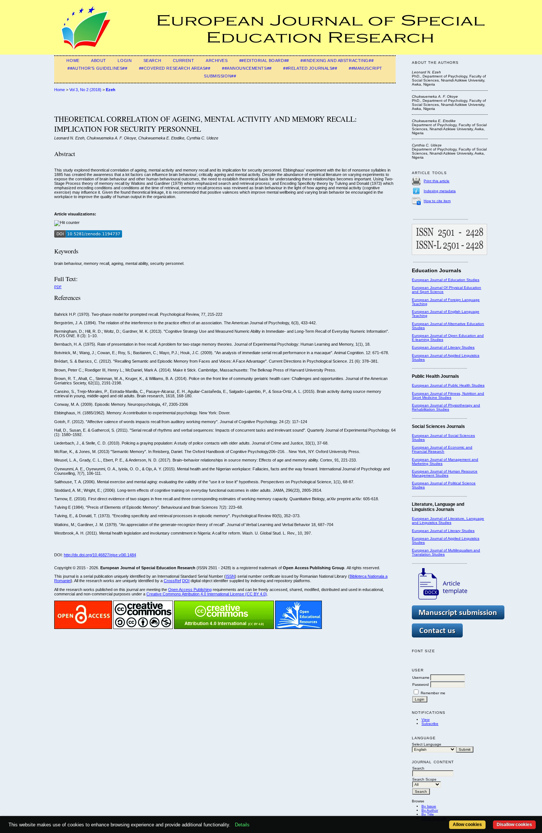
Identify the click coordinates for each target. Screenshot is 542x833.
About (98, 60)
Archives (217, 60)
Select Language (426, 744)
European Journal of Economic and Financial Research (442, 449)
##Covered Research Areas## (175, 68)
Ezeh (110, 89)
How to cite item (437, 201)
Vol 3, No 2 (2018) (85, 89)
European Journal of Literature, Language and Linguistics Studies (448, 520)
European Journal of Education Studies (445, 280)
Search (152, 60)
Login (125, 60)
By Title (427, 814)
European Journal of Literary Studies (443, 347)
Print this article (436, 181)
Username (421, 677)
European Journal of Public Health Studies (448, 385)
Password (420, 684)
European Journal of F (431, 300)
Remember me (433, 693)
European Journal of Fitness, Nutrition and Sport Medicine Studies (448, 395)
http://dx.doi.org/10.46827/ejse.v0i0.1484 (100, 555)
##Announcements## (247, 68)
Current (183, 60)
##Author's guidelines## (97, 68)
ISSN (230, 576)
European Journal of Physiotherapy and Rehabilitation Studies (446, 407)
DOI (186, 580)
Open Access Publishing (190, 589)
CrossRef (172, 580)
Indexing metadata (440, 191)
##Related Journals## (310, 68)
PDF (58, 287)
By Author (429, 810)
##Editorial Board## (264, 60)
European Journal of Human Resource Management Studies (444, 473)
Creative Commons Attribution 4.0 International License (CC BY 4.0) (206, 594)
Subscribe (429, 724)
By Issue (428, 806)
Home (72, 60)
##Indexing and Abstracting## (337, 60)
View (425, 720)
